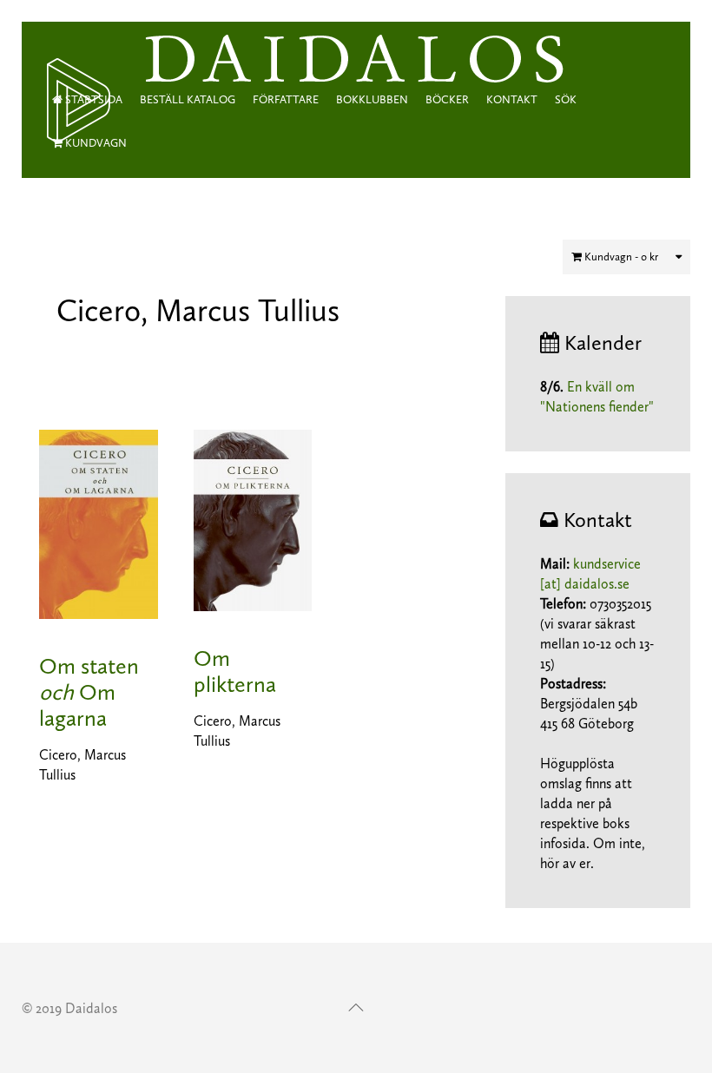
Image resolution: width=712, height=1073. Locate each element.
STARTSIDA (92, 99)
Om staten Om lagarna (89, 692)
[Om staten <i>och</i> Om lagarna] (98, 522)
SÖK (566, 99)
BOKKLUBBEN (372, 99)
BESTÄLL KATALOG (187, 99)
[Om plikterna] (253, 518)
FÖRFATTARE (286, 99)
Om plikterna (235, 671)
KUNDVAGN (95, 142)
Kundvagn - (620, 256)
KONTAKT (511, 99)
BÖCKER (447, 99)
